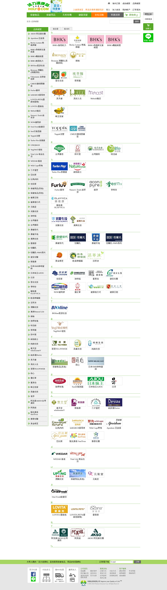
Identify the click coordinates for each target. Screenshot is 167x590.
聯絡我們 (132, 573)
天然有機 (67, 15)
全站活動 (99, 15)
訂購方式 (103, 571)
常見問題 (132, 571)
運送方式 (103, 573)
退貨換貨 (113, 573)
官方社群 (33, 570)
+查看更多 (148, 19)
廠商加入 (72, 570)
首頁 (28, 21)
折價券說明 (114, 575)
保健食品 (34, 15)
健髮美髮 (83, 15)
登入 (108, 10)
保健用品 (50, 15)
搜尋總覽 (122, 573)
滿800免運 (59, 570)
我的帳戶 (126, 10)
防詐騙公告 (85, 573)
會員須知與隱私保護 (85, 576)
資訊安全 (93, 573)
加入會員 (116, 10)
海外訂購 (116, 3)
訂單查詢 (136, 10)
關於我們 (93, 571)
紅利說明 (103, 575)
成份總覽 (126, 3)
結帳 (148, 28)
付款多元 (46, 570)
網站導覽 (122, 571)
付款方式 (113, 571)
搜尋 (137, 21)
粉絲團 (83, 571)
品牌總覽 (136, 3)
